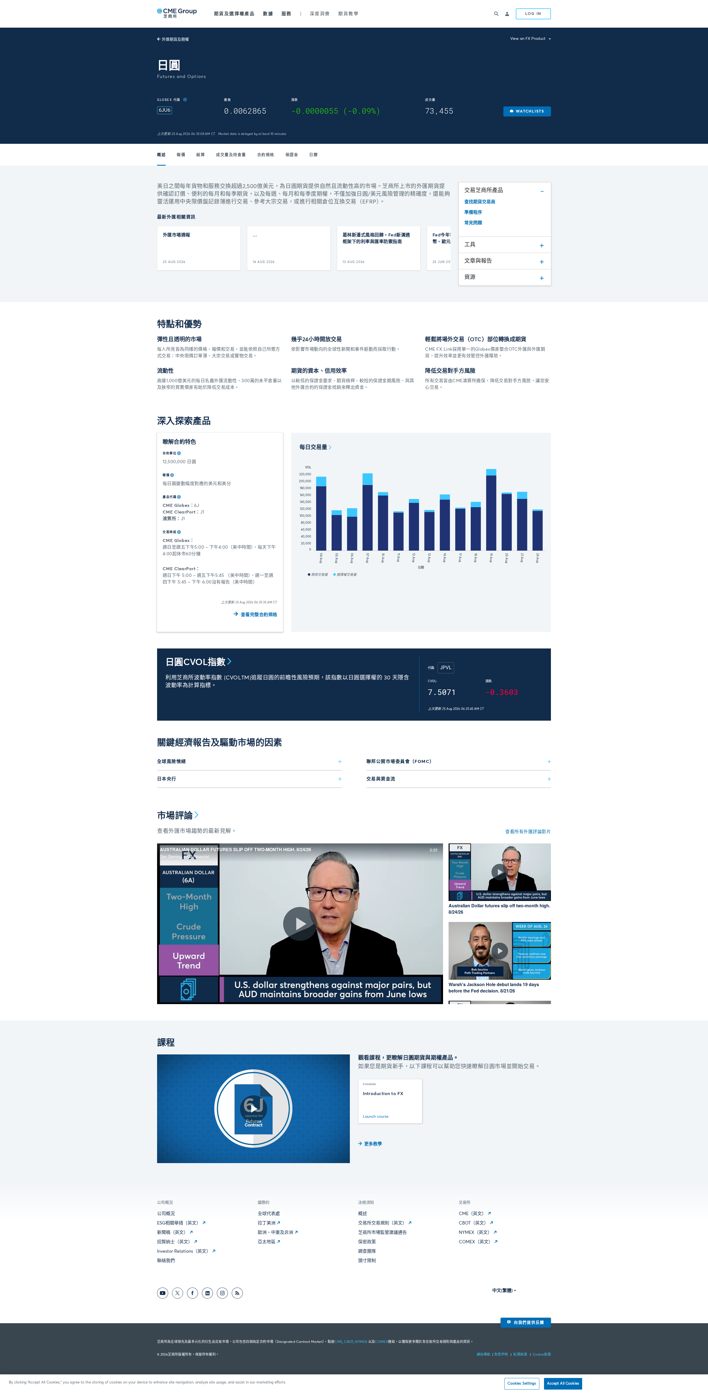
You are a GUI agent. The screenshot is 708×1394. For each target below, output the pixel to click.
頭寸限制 (367, 1260)
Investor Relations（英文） (184, 1251)
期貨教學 (348, 14)
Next (442, 248)
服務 (287, 14)
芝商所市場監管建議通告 (382, 1232)
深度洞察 (320, 14)
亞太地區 (266, 1242)
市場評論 (175, 816)
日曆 (313, 155)
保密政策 (367, 1242)
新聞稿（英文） (172, 1232)
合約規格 (265, 155)
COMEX (381, 1342)
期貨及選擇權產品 (234, 14)
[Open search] (496, 14)
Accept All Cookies (563, 1383)
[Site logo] (177, 14)
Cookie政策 (542, 1354)
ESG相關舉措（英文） (179, 1223)
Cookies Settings (521, 1383)
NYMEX (361, 1342)
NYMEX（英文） (475, 1232)
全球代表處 (269, 1213)
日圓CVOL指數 (195, 662)
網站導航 (484, 1354)
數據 (268, 14)
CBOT (348, 1342)
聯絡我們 (166, 1260)
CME (338, 1342)
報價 (181, 155)
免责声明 (501, 1354)
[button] (527, 111)
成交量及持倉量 (231, 155)
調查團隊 (367, 1251)
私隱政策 (520, 1354)
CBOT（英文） (473, 1223)
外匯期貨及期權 (175, 39)
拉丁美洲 (266, 1223)
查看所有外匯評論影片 (528, 832)
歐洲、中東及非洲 (275, 1232)
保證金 (291, 155)
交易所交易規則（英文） (382, 1223)
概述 (161, 155)
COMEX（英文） (476, 1242)
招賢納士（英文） (174, 1242)
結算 (200, 155)
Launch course (376, 1117)
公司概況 (166, 1213)
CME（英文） (472, 1213)
